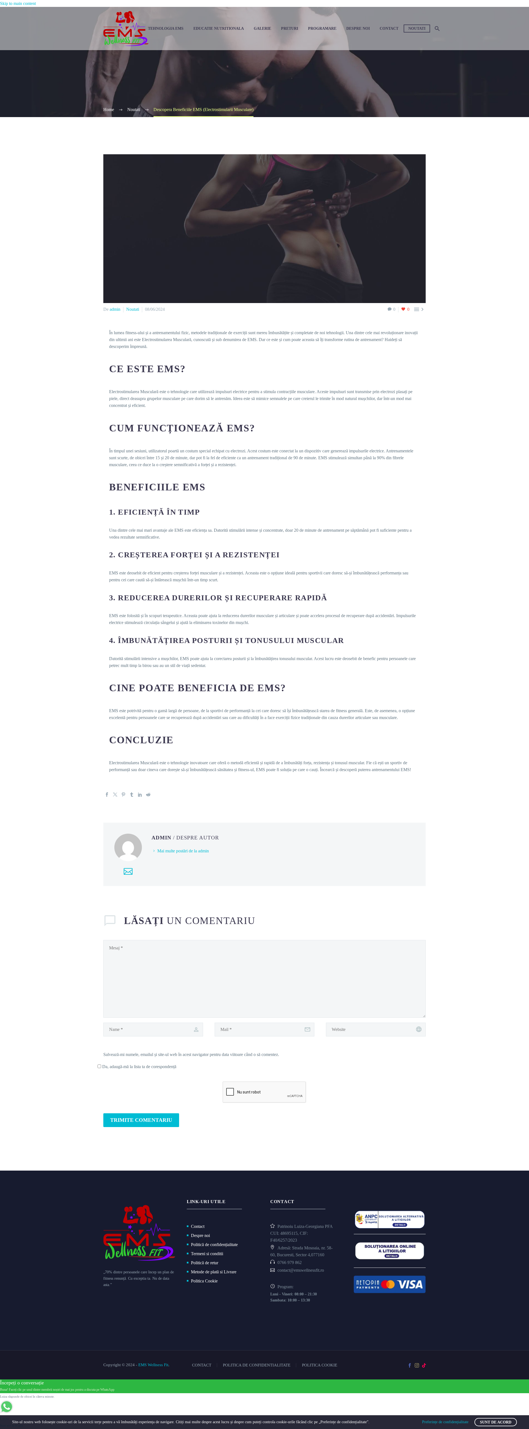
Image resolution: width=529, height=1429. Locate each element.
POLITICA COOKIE (319, 1365)
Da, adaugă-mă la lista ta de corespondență (138, 1066)
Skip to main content (18, 3)
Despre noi (358, 28)
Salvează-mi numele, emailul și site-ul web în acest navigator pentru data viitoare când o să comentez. (191, 1054)
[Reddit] (148, 794)
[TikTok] (424, 1365)
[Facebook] (107, 794)
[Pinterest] (123, 794)
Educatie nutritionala (218, 28)
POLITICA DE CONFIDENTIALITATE (256, 1365)
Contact (389, 28)
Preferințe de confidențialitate (445, 1422)
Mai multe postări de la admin (183, 851)
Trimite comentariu (141, 1120)
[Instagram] (417, 1365)
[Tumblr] (131, 794)
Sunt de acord (495, 1422)
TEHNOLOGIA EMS (165, 28)
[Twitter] (115, 794)
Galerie (262, 28)
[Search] (436, 28)
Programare (322, 28)
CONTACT (201, 1365)
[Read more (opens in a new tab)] (306, 1263)
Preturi (289, 28)
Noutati (416, 28)
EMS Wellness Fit (153, 1365)
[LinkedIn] (140, 794)
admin (115, 309)
